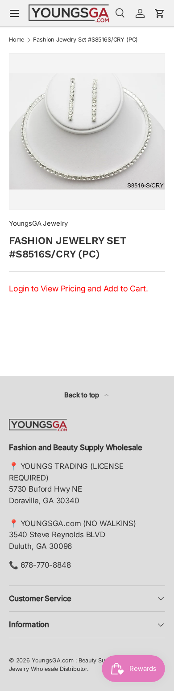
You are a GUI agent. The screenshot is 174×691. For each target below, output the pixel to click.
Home (16, 40)
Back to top (82, 395)
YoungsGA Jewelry (38, 223)
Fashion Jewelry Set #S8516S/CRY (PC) (85, 40)
